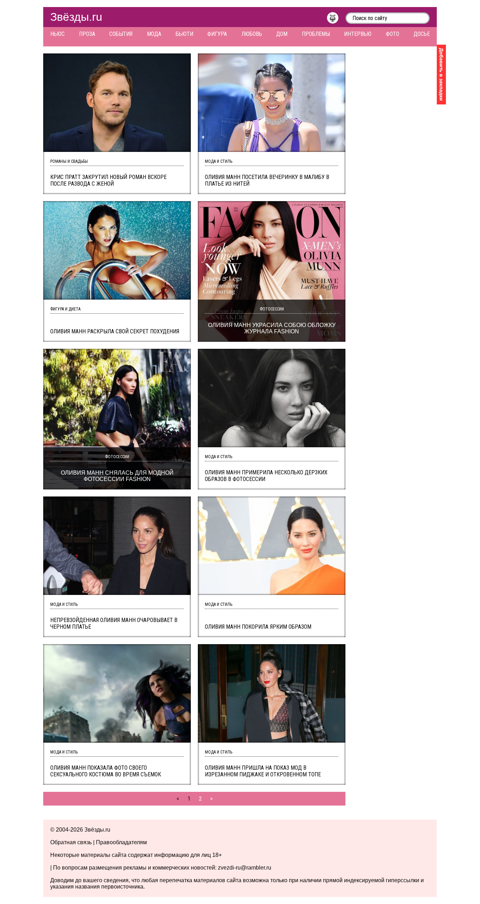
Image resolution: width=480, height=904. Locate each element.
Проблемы (316, 34)
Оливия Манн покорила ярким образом (258, 626)
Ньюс (57, 34)
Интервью (357, 34)
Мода (154, 34)
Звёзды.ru (76, 17)
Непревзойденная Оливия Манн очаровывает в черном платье (113, 623)
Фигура (217, 34)
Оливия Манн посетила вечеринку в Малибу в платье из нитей (267, 180)
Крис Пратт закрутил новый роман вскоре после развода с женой (108, 180)
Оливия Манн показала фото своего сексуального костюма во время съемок (105, 771)
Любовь (251, 34)
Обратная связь (71, 842)
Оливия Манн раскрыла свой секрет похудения (114, 331)
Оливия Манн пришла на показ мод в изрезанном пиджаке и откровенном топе (263, 771)
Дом (281, 34)
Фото (392, 34)
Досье (422, 34)
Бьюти (184, 34)
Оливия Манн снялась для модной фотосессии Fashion (117, 476)
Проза (87, 34)
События (120, 34)
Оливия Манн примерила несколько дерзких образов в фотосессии (266, 475)
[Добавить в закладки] (441, 74)
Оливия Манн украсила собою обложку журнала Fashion (272, 328)
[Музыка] (336, 19)
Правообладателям (121, 842)
